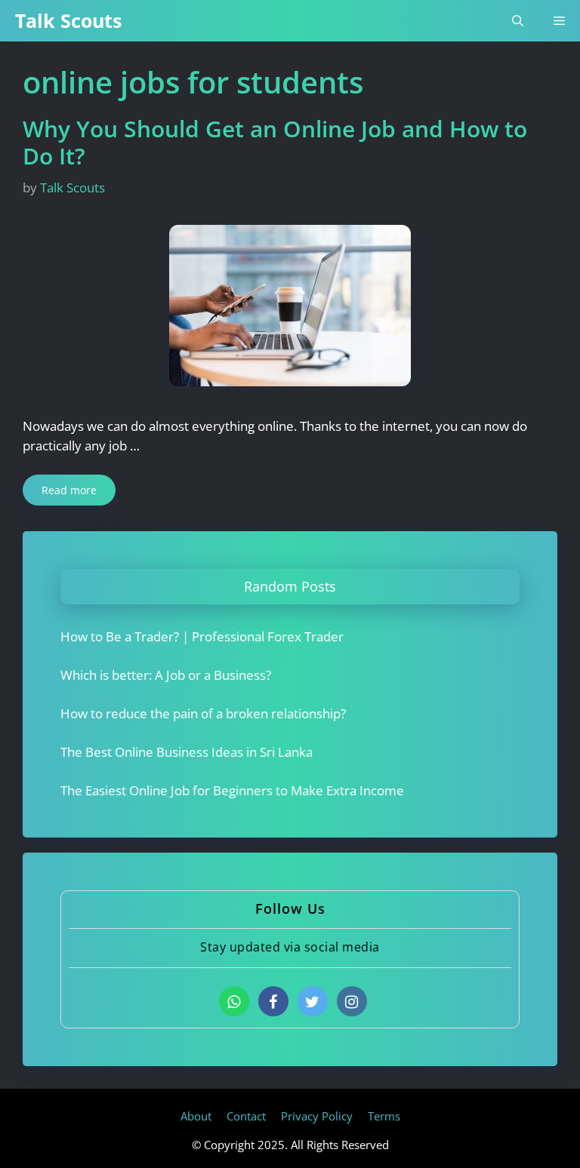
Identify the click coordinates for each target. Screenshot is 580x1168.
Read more (69, 490)
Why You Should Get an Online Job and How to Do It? (275, 142)
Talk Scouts (68, 20)
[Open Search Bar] (517, 20)
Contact (246, 1115)
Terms (384, 1115)
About (195, 1115)
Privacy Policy (317, 1115)
